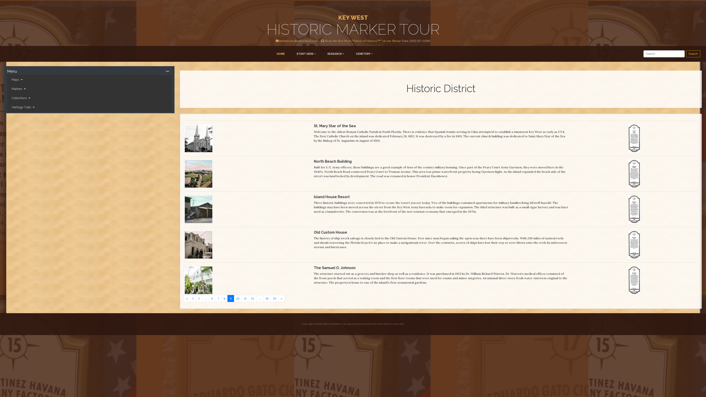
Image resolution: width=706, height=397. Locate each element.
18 (266, 298)
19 (274, 298)
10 (237, 298)
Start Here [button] (305, 53)
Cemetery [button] (363, 53)
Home (281, 53)
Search (693, 54)
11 (245, 298)
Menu (12, 71)
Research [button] (334, 53)
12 (252, 298)
